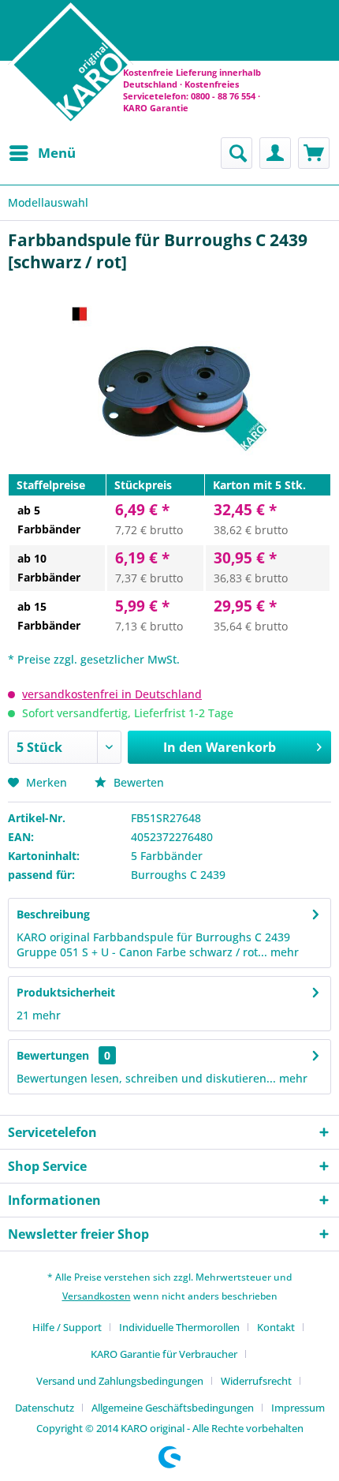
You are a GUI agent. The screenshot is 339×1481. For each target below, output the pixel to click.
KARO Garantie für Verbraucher (164, 1354)
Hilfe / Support (67, 1327)
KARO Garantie (155, 108)
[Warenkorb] (314, 153)
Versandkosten (96, 1296)
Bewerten (137, 782)
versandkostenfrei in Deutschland (112, 693)
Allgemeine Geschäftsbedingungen (172, 1408)
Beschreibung (53, 914)
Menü (57, 153)
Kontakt (276, 1327)
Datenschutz (44, 1408)
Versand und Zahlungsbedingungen (119, 1381)
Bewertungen (53, 1055)
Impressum (298, 1408)
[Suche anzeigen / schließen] (236, 153)
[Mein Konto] (275, 153)
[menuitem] (42, 153)
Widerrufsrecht (256, 1381)
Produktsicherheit (66, 992)
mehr (283, 951)
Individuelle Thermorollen (179, 1327)
